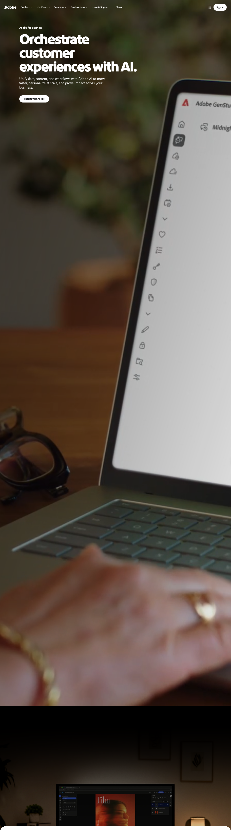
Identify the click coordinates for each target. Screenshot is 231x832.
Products (25, 7)
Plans (119, 7)
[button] (209, 7)
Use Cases (42, 7)
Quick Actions (78, 7)
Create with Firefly (33, 99)
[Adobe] (10, 7)
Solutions (59, 7)
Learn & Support (100, 7)
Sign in (220, 7)
